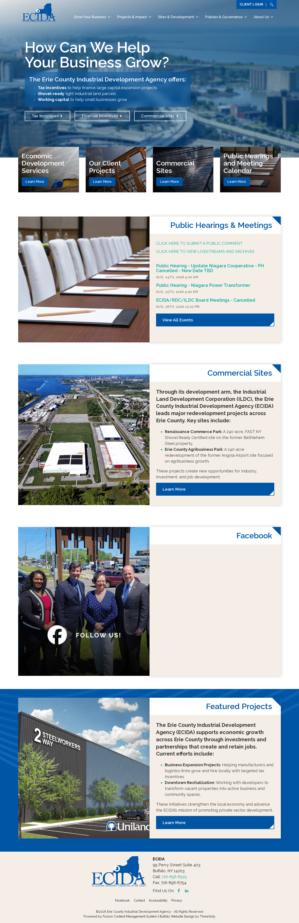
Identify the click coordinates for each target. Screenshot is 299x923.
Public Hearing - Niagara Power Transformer (203, 285)
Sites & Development (176, 17)
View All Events (177, 319)
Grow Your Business (90, 17)
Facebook (122, 900)
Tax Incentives (46, 116)
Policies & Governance (224, 17)
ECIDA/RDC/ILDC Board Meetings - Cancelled (205, 300)
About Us (261, 17)
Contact (139, 900)
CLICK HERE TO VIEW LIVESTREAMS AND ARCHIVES (205, 251)
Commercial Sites (159, 116)
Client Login (251, 4)
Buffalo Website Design (177, 916)
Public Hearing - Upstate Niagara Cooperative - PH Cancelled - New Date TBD (210, 268)
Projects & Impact (132, 17)
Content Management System (135, 916)
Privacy (176, 900)
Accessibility (158, 900)
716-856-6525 (174, 876)
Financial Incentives (101, 116)
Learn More (34, 182)
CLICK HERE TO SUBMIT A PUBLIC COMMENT (199, 243)
